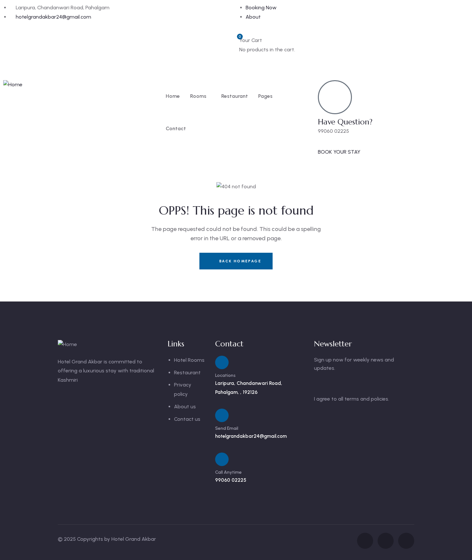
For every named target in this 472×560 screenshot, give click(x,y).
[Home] (12, 84)
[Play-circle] (406, 541)
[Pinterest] (299, 63)
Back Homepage (239, 261)
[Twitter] (265, 63)
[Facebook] (247, 63)
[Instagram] (282, 63)
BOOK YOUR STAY (339, 152)
